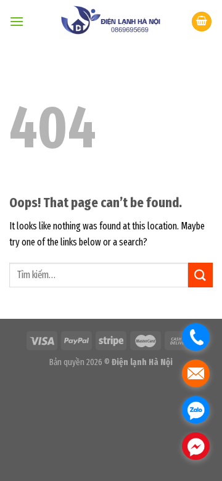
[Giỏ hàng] (202, 22)
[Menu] (16, 21)
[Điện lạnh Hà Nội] (107, 21)
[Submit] (200, 275)
